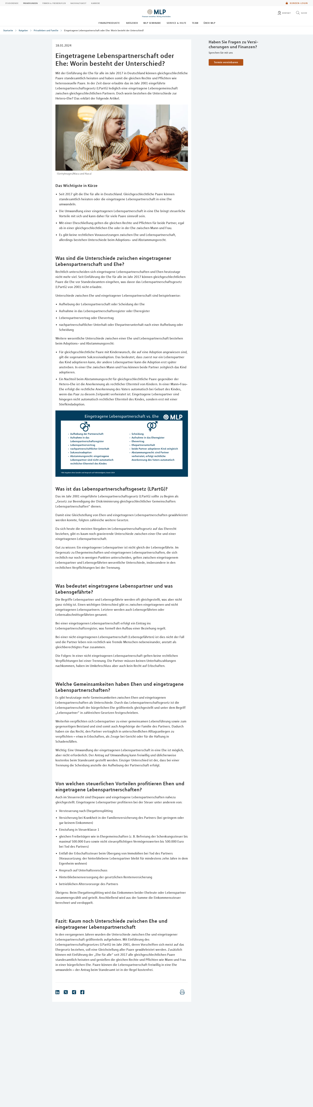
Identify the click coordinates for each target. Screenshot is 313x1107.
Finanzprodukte (109, 23)
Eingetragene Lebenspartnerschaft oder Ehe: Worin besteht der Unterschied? (104, 30)
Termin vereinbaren (226, 62)
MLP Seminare (152, 23)
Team (195, 23)
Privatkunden (30, 3)
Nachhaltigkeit (78, 3)
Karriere (95, 3)
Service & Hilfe (176, 23)
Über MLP (209, 23)
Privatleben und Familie (46, 30)
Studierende (11, 3)
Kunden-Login (298, 3)
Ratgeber (132, 23)
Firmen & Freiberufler (54, 3)
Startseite (8, 30)
